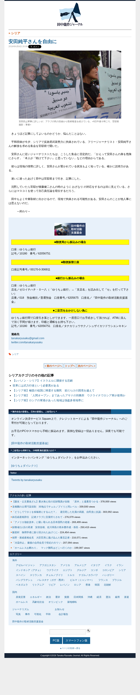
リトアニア (38, 584)
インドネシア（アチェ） (29, 570)
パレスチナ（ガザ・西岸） (51, 580)
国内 (14, 592)
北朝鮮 (107, 584)
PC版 (56, 640)
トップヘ (70, 365)
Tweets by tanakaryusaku (26, 480)
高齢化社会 (38, 602)
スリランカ (36, 575)
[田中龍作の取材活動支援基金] (29, 443)
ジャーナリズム (20, 609)
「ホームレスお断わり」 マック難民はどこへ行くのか (42, 547)
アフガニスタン (47, 565)
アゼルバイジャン (25, 565)
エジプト (67, 570)
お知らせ (59, 609)
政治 (48, 597)
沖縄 (90, 597)
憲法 (108, 597)
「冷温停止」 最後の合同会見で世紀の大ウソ (36, 542)
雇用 (117, 597)
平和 (48, 614)
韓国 (97, 584)
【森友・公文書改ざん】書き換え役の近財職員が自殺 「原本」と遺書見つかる (55, 501)
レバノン (65, 584)
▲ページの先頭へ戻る (70, 648)
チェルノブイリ (54, 575)
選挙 (57, 597)
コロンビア (108, 570)
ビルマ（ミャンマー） (82, 580)
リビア (52, 584)
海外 (14, 560)
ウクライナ (53, 570)
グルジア (81, 570)
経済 (99, 597)
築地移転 (72, 602)
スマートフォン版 (76, 640)
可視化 (37, 614)
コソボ (94, 570)
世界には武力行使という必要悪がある (36, 385)
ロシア (77, 584)
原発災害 (20, 597)
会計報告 (63, 614)
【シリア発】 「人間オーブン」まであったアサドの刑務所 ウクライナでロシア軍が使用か (69, 395)
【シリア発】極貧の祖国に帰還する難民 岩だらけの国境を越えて (54, 390)
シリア (15, 33)
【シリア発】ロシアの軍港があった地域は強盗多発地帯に (48, 400)
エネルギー (36, 597)
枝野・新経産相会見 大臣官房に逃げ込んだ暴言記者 (41, 537)
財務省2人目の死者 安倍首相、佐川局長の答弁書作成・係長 (45, 527)
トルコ (70, 575)
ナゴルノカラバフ (88, 575)
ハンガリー (108, 575)
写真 (18, 614)
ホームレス (22, 602)
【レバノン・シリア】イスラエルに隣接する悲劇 (43, 380)
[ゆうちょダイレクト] (24, 465)
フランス (103, 580)
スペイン (20, 575)
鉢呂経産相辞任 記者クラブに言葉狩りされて (37, 517)
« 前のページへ (53, 365)
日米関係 (78, 597)
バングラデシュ (24, 580)
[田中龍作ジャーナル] (70, 25)
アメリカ (65, 565)
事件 (27, 614)
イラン (119, 565)
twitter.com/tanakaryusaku (27, 342)
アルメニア (80, 565)
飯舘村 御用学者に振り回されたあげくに (35, 532)
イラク (108, 565)
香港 (88, 584)
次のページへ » (86, 365)
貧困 (66, 597)
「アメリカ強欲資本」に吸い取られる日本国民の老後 (41, 522)
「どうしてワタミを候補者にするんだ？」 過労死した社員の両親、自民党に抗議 (56, 512)
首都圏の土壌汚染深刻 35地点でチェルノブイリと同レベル (44, 506)
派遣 (126, 597)
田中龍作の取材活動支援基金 (27, 621)
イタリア (95, 565)
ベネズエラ (22, 584)
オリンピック (55, 602)
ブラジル (117, 580)
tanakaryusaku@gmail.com (27, 338)
